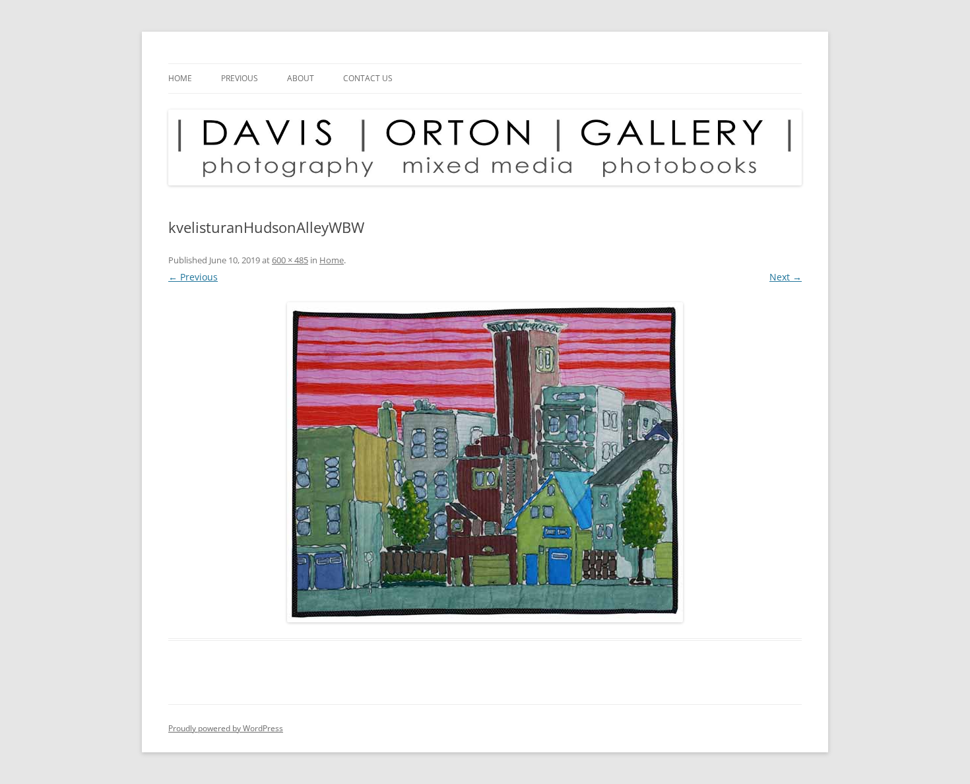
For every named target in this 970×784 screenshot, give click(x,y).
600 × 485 (290, 260)
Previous (239, 78)
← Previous (193, 277)
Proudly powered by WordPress (225, 728)
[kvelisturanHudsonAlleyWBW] (485, 462)
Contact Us (368, 78)
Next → (785, 277)
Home (180, 78)
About (300, 78)
